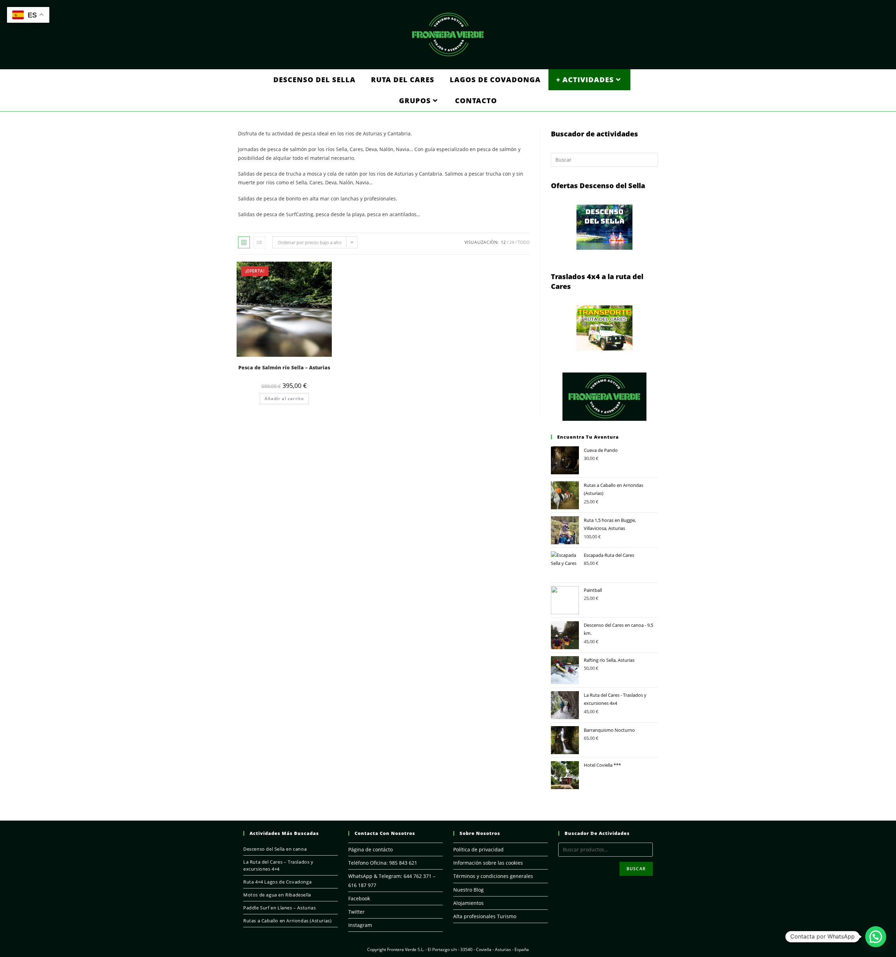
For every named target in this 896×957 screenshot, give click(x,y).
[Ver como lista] (259, 242)
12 (503, 242)
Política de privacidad (478, 849)
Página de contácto (370, 849)
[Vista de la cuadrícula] (244, 242)
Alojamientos (468, 903)
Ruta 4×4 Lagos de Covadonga (277, 882)
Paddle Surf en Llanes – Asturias (279, 908)
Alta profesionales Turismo (484, 916)
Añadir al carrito (284, 399)
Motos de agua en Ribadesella (277, 895)
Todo (524, 242)
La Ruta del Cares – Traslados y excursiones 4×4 (278, 865)
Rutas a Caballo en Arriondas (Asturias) (287, 920)
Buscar (636, 869)
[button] (875, 936)
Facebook (359, 898)
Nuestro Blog (468, 889)
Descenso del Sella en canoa (275, 849)
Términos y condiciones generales (493, 876)
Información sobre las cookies (488, 862)
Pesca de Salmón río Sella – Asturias (284, 367)
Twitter (356, 911)
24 (511, 242)
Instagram (360, 925)
